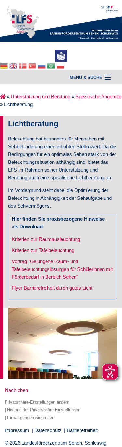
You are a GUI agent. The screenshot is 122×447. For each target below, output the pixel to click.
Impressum (17, 430)
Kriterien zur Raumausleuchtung (46, 239)
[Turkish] (33, 65)
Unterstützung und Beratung (40, 96)
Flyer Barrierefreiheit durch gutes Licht (52, 288)
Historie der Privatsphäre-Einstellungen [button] (43, 409)
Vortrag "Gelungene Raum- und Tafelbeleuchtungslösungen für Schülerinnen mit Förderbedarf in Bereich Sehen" (62, 269)
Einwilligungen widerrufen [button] (30, 417)
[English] (14, 65)
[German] (4, 65)
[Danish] (23, 65)
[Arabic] (52, 65)
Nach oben (16, 390)
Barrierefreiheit (82, 430)
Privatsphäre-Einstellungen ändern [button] (37, 402)
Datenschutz (47, 430)
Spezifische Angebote (98, 96)
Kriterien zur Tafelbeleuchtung (43, 250)
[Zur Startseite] (61, 20)
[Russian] (42, 65)
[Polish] (61, 65)
